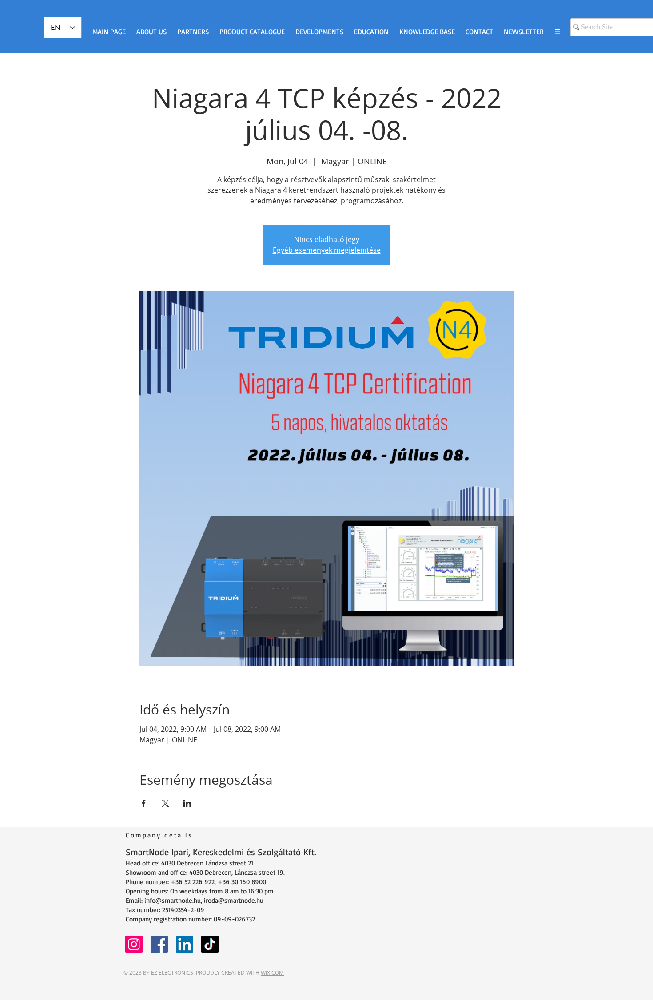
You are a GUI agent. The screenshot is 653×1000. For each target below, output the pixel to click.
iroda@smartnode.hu (233, 900)
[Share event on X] (165, 803)
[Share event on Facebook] (143, 803)
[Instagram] (134, 944)
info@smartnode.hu (172, 900)
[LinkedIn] (184, 944)
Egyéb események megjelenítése (327, 250)
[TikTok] (210, 944)
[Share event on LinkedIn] (187, 803)
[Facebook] (159, 944)
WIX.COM (272, 972)
